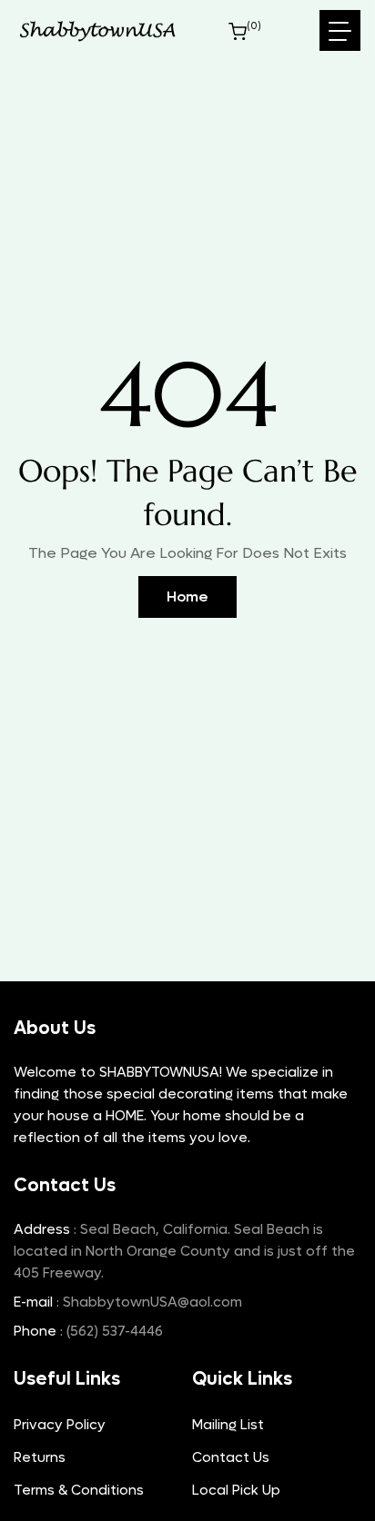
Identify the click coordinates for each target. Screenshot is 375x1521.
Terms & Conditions (79, 1490)
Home (187, 596)
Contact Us (230, 1457)
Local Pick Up (236, 1490)
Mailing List (228, 1425)
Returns (40, 1457)
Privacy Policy (60, 1425)
